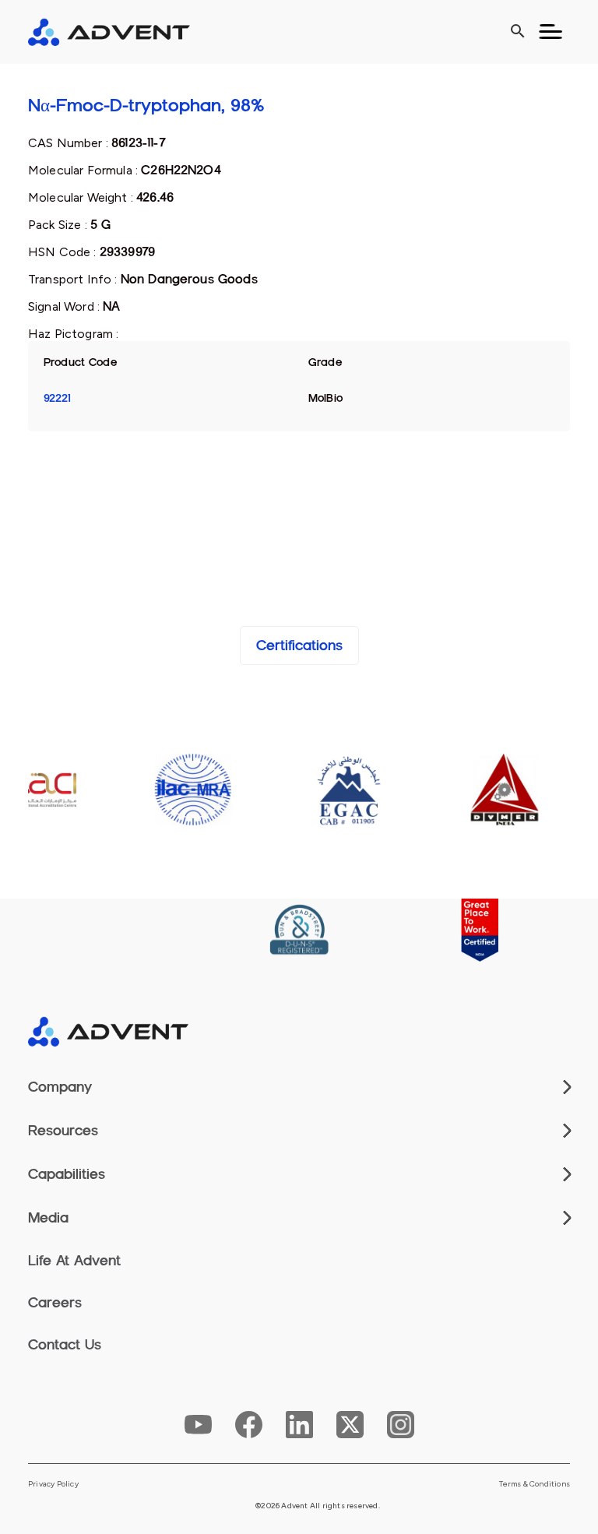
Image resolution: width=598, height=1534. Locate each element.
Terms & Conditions (534, 1484)
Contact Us (64, 1344)
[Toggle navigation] (550, 31)
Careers (55, 1302)
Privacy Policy (53, 1484)
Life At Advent (74, 1260)
